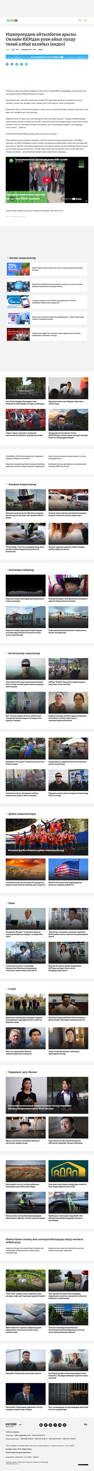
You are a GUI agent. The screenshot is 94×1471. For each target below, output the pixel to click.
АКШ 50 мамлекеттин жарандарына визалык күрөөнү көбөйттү (65, 883)
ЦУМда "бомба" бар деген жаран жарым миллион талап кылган (66, 683)
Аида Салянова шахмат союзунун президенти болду (63, 1052)
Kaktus (40, 49)
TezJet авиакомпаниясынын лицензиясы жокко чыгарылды (67, 631)
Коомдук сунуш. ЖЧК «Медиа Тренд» (19, 1449)
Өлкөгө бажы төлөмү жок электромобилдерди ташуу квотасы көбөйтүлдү (44, 1241)
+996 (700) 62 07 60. (56, 211)
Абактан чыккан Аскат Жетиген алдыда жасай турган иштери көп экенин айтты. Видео (25, 515)
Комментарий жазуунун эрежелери (18, 1452)
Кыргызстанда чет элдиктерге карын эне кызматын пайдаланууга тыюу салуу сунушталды (25, 1250)
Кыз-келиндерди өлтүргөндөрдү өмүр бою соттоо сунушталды (68, 1408)
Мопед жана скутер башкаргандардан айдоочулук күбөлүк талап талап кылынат (25, 1217)
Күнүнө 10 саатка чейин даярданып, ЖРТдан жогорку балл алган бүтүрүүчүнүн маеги (65, 968)
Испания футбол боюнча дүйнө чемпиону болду (36, 850)
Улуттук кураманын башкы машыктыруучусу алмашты (19, 1052)
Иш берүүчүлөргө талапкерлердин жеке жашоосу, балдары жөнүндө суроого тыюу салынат (68, 1375)
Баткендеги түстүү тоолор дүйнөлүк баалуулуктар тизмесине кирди (22, 1185)
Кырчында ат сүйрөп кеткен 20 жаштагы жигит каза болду (67, 763)
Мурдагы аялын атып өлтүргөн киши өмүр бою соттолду (68, 794)
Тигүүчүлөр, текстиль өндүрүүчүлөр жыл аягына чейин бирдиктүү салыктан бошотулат (25, 549)
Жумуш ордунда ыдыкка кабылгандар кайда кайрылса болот (66, 548)
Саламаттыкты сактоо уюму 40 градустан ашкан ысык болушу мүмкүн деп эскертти (25, 883)
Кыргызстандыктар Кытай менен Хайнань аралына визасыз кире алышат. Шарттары (25, 465)
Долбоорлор (19, 1457)
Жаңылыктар (10, 1457)
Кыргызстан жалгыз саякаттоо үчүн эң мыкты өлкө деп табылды (66, 1249)
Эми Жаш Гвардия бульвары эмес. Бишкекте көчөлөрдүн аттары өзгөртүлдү (25, 402)
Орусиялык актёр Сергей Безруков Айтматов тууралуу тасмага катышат (65, 1142)
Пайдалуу (36, 1457)
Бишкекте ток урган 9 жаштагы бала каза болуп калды (25, 763)
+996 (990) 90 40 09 (26, 1439)
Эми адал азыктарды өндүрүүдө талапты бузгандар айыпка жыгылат (67, 1185)
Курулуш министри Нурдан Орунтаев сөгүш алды (65, 402)
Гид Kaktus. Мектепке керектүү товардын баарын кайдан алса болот (24, 457)
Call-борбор (28, 1457)
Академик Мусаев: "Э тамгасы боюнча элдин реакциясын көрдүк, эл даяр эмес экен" (24, 934)
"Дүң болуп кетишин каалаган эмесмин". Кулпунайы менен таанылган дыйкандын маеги (68, 934)
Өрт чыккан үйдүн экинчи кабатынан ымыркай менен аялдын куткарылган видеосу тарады (24, 718)
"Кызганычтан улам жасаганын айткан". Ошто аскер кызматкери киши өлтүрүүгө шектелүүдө (25, 684)
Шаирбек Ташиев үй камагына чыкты (23, 1373)
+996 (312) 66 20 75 (38, 1435)
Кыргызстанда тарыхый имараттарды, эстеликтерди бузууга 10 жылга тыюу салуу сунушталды (24, 632)
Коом (7, 50)
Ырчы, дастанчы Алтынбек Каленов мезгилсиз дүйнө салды (22, 1142)
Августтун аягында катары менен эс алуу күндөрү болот (67, 457)
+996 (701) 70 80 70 (69, 1439)
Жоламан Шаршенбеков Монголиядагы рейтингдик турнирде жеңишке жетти (66, 1018)
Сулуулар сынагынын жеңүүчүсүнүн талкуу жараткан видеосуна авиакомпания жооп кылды (39, 1107)
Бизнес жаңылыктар (23, 258)
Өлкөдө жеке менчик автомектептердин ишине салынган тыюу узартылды (67, 514)
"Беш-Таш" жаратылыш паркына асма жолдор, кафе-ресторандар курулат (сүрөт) (25, 1295)
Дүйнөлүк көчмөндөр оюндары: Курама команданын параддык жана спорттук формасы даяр (24, 1019)
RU (85, 1424)
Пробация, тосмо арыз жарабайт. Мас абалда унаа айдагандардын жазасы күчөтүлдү (65, 1218)
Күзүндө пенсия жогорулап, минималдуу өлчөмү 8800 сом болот (67, 465)
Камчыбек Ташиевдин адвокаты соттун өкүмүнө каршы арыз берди (24, 1408)
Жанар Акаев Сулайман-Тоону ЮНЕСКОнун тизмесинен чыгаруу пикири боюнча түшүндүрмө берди (68, 435)
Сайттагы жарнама (12, 1432)
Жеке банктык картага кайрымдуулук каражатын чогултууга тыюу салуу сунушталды (23, 1329)
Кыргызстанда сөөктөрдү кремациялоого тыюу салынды (25, 600)
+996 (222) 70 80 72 (54, 1439)
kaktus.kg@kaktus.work (23, 1435)
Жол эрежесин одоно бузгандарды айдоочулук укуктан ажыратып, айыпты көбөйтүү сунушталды (67, 1296)
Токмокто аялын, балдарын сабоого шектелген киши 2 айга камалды (22, 794)
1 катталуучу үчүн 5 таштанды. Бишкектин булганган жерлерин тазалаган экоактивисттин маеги (21, 968)
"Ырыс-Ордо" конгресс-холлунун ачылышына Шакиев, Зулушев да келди (24, 434)
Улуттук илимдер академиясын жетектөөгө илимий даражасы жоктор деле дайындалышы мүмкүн (66, 1329)
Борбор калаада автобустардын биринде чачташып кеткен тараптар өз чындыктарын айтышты (67, 718)
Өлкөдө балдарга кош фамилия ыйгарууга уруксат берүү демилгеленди (68, 600)
